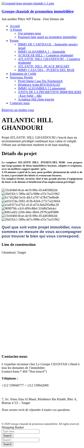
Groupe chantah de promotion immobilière (38, 11)
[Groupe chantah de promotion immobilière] (28, 3)
